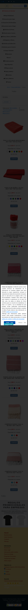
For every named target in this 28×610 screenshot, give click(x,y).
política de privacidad (11, 311)
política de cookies (7, 319)
